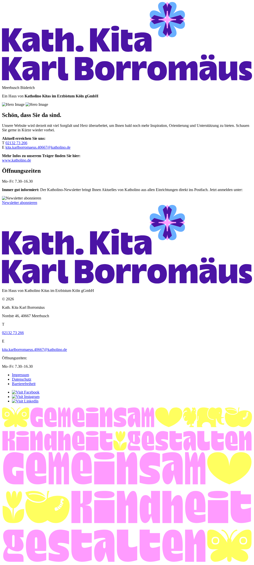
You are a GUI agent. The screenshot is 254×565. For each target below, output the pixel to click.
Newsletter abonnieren (19, 202)
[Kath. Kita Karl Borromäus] (127, 79)
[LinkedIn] (25, 401)
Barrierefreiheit (23, 384)
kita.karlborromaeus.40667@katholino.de (37, 147)
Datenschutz (21, 379)
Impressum (20, 375)
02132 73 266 (16, 143)
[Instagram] (25, 397)
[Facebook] (25, 392)
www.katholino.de (16, 160)
